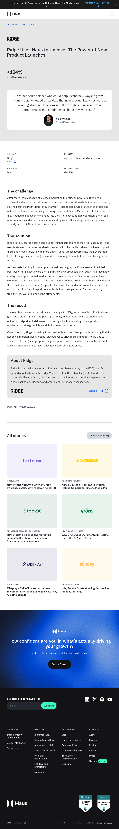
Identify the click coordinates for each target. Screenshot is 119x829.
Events (92, 750)
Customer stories (16, 24)
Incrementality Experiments (14, 736)
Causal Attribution (16, 742)
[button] (111, 14)
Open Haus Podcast (72, 739)
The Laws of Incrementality (69, 757)
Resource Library (71, 745)
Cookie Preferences (104, 823)
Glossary (66, 763)
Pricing (92, 745)
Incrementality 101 (72, 750)
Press (92, 755)
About (92, 734)
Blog (64, 734)
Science (93, 739)
